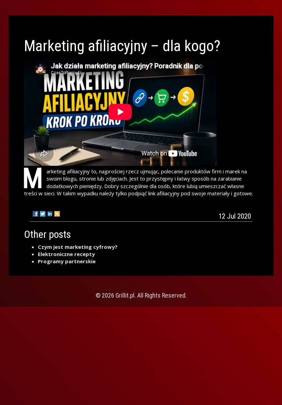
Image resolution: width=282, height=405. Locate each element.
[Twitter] (42, 214)
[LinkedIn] (50, 214)
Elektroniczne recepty (66, 254)
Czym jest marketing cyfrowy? (78, 246)
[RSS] (57, 214)
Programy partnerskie (67, 261)
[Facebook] (35, 214)
